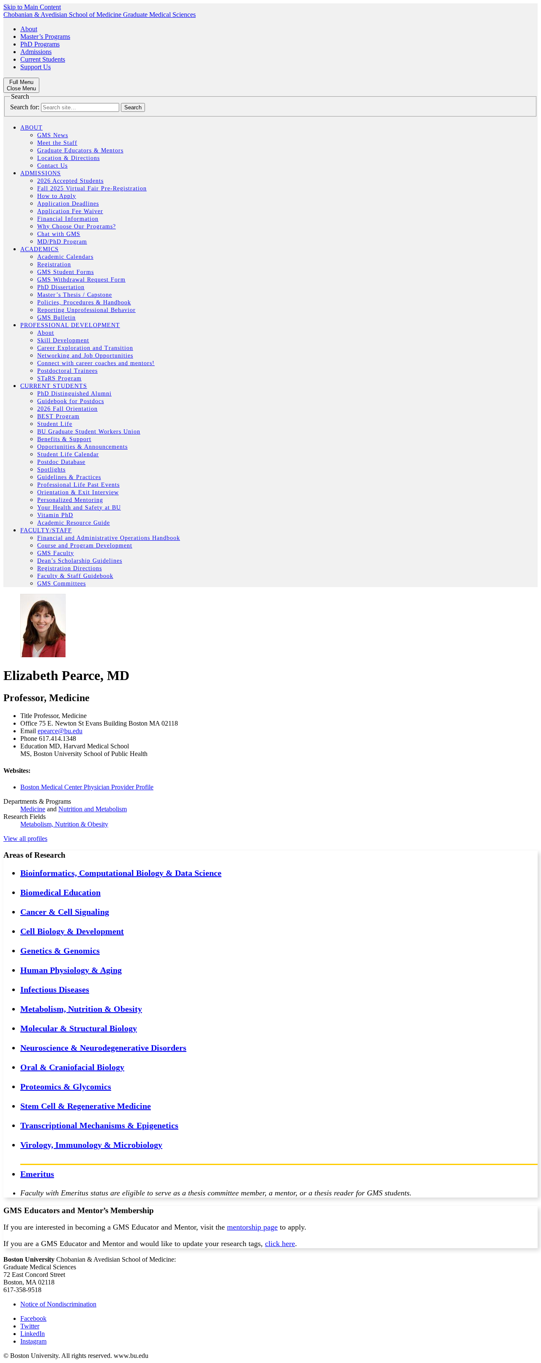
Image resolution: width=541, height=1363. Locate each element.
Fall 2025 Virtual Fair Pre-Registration (92, 188)
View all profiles (25, 838)
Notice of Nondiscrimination (58, 1304)
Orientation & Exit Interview (78, 492)
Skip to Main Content (32, 7)
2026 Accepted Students (70, 181)
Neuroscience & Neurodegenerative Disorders (103, 1047)
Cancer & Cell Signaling (64, 911)
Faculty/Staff (46, 530)
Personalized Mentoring (70, 500)
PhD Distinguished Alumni (74, 393)
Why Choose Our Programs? (76, 226)
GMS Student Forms (65, 272)
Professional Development (70, 325)
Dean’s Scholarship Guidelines (79, 561)
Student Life (54, 424)
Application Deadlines (68, 204)
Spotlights (51, 469)
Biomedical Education (60, 892)
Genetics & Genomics (60, 950)
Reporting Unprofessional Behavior (86, 310)
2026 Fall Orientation (67, 409)
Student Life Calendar (68, 454)
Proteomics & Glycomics (65, 1086)
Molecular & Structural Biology (78, 1028)
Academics (39, 249)
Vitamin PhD (55, 515)
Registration (54, 264)
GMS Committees (61, 583)
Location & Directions (68, 158)
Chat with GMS (58, 234)
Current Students (42, 59)
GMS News (52, 135)
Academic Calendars (65, 257)
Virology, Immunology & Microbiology (91, 1144)
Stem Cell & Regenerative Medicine (85, 1106)
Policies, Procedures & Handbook (84, 302)
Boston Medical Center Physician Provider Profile (86, 787)
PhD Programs (40, 44)
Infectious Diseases (54, 989)
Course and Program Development (84, 545)
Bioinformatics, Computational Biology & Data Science (120, 873)
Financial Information (67, 219)
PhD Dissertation (61, 287)
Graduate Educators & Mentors (80, 150)
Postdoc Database (61, 462)
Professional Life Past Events (78, 485)
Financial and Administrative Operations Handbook (108, 538)
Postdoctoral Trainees (67, 371)
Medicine (32, 809)
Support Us (35, 66)
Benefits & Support (64, 439)
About (28, 29)
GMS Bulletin (56, 317)
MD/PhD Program (62, 241)
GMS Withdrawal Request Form (81, 279)
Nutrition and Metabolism (92, 809)
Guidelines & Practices (69, 477)
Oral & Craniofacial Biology (72, 1067)
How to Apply (56, 196)
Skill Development (63, 340)
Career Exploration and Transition (85, 348)
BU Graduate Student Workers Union (88, 431)
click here (280, 1243)
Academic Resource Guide (73, 523)
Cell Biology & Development (72, 931)
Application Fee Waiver (70, 211)
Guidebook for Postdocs (70, 401)
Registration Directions (69, 568)
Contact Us (52, 166)
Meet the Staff (57, 143)
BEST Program (58, 416)
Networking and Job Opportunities (85, 355)
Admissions (36, 51)
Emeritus (37, 1174)
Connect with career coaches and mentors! (96, 363)
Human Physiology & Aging (71, 970)
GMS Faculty (55, 553)
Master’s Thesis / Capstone (74, 295)
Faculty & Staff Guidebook (75, 576)
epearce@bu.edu (60, 730)
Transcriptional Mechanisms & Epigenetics (99, 1125)
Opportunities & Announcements (82, 447)
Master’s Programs (45, 36)
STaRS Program (59, 378)
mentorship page (252, 1227)
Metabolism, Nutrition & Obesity (64, 824)
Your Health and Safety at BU (79, 507)
